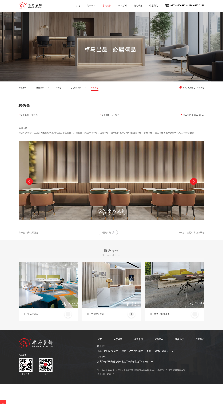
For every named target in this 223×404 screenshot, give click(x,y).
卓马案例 (106, 5)
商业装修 (94, 88)
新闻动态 (138, 5)
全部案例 (22, 88)
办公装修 (40, 88)
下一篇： (191, 233)
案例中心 (192, 88)
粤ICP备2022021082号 (175, 370)
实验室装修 (76, 88)
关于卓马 (91, 5)
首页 (77, 5)
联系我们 (153, 5)
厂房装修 (57, 88)
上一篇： (28, 233)
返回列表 (106, 232)
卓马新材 (122, 5)
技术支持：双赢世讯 (106, 374)
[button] (193, 181)
